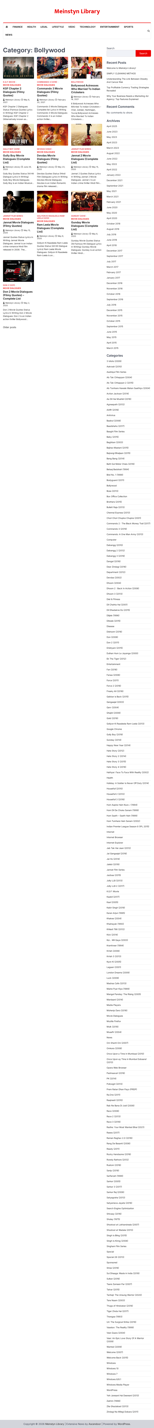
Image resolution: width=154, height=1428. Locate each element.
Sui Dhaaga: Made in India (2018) (123, 1273)
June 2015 (112, 332)
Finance (18, 26)
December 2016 (114, 283)
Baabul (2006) (114, 420)
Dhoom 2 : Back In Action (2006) (123, 588)
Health (31, 26)
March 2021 (113, 196)
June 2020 (112, 207)
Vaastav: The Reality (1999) (120, 1327)
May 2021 (112, 191)
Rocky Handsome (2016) (119, 1154)
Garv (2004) (113, 707)
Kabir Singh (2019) (116, 907)
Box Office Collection (117, 496)
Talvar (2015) (113, 1289)
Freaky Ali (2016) (115, 691)
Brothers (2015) (114, 501)
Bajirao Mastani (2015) (118, 447)
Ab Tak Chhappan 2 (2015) (120, 382)
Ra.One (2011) (113, 1094)
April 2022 (112, 169)
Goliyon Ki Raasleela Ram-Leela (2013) (51, 217)
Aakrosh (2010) (114, 366)
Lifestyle (58, 26)
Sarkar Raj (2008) (115, 1192)
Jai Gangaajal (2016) (117, 853)
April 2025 (112, 126)
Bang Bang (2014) (116, 458)
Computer (111, 539)
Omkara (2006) (114, 1048)
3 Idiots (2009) (114, 361)
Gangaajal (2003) (115, 702)
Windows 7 (112, 1374)
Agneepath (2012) (116, 404)
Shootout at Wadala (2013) (120, 1230)
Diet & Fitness (113, 599)
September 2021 (115, 185)
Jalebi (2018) (113, 864)
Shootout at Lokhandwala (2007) (123, 1224)
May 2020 (112, 212)
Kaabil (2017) (113, 896)
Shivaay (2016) (114, 1213)
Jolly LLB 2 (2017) (115, 886)
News (8, 34)
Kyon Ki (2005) (114, 961)
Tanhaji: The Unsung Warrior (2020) (124, 1295)
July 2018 (111, 234)
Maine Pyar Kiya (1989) (118, 988)
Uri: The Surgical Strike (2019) (121, 1322)
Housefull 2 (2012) (116, 794)
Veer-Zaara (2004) (116, 1333)
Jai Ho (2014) (113, 859)
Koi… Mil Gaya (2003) (117, 940)
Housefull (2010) (115, 788)
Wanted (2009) (114, 1346)
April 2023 (112, 142)
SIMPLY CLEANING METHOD (121, 73)
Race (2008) (113, 1111)
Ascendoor (95, 1423)
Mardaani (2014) (115, 999)
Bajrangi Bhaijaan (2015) (118, 453)
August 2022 (113, 153)
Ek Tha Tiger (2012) (116, 658)
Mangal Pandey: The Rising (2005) (124, 994)
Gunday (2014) (78, 216)
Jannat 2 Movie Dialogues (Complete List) (84, 159)
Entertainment (109, 26)
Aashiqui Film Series (116, 372)
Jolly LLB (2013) (115, 880)
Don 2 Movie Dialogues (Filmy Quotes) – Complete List (18, 295)
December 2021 (114, 180)
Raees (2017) (113, 1132)
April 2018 (112, 245)
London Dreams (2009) (118, 972)
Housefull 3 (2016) (116, 799)
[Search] (148, 31)
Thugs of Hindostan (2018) (120, 1305)
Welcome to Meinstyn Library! (121, 68)
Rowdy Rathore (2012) (118, 1159)
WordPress (112, 1390)
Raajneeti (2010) (115, 1100)
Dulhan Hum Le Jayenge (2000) (122, 653)
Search (110, 48)
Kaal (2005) (112, 902)
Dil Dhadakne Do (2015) (118, 610)
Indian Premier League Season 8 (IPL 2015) (128, 826)
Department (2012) (116, 572)
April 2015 (112, 342)
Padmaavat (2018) (116, 1073)
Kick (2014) (112, 934)
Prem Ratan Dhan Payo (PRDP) (122, 1089)
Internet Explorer (115, 842)
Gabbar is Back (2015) (118, 696)
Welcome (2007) (115, 1352)
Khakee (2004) (114, 918)
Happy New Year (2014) (119, 745)
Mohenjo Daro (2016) (117, 1010)
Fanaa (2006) (113, 675)
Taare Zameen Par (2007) (119, 1284)
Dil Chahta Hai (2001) (117, 604)
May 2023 (112, 137)
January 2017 (113, 277)
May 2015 (111, 337)
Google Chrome (114, 729)
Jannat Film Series (81, 149)
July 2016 (111, 304)
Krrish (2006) (113, 951)
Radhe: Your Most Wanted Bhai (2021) (125, 1127)
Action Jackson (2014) (118, 393)
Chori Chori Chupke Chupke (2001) (124, 518)
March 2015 (112, 348)
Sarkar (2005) (113, 1181)
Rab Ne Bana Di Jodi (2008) (120, 1105)
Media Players (114, 1005)
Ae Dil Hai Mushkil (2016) (119, 399)
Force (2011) (113, 680)
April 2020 (112, 218)
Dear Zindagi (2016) (116, 566)
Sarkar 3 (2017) (114, 1186)
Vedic (71, 26)
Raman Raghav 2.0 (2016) (119, 1138)
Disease (110, 626)
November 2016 (115, 288)
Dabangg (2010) (115, 545)
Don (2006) (112, 637)
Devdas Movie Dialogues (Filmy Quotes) (48, 159)
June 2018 (112, 240)
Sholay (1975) (113, 1219)
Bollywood (77, 82)
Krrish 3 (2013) (114, 956)
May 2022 (112, 164)
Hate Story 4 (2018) (116, 767)
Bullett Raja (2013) (116, 507)
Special (110, 1251)
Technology (88, 26)
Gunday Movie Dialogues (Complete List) (84, 226)
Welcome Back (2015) (117, 1357)
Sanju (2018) (113, 1170)
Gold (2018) (112, 718)
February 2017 (114, 272)
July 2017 (111, 261)
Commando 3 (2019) (47, 82)
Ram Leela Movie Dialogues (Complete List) (50, 228)
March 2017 (112, 267)
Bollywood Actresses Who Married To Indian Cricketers (85, 89)
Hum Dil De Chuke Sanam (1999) (123, 810)
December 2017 (114, 250)
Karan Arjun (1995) (116, 913)
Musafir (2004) (114, 1032)
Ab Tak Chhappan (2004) (119, 377)
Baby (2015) (113, 437)
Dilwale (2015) (113, 621)
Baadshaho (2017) (116, 426)
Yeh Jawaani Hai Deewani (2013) (123, 1395)
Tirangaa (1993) (114, 1316)
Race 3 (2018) (114, 1121)
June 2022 (112, 158)
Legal (44, 26)
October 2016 (113, 294)
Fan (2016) (112, 669)
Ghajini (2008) (114, 713)
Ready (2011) (113, 1149)
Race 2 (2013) (114, 1116)
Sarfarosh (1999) (115, 1176)
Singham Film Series (116, 1246)
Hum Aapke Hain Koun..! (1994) (122, 805)
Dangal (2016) (114, 561)
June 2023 (112, 131)
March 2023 (113, 148)
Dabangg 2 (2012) (116, 550)
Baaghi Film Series (116, 431)
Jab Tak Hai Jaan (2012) (119, 848)
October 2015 (113, 321)
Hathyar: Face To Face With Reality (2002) (128, 772)
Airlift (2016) (113, 410)
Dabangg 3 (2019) (116, 556)
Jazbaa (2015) (114, 875)
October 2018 (113, 223)
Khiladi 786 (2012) (116, 929)
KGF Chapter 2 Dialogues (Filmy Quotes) (14, 92)
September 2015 (115, 326)
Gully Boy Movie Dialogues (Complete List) (16, 159)
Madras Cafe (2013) (116, 983)
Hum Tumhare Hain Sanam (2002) (123, 821)
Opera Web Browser (116, 1067)
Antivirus (111, 415)
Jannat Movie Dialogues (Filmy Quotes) (18, 224)
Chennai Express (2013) (118, 512)
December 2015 (114, 310)
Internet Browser (115, 837)
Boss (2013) (112, 491)
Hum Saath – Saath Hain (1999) (122, 815)
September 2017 (115, 256)
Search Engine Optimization (120, 1208)
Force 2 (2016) (114, 685)
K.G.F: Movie (9, 82)
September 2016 (115, 299)
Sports (128, 26)
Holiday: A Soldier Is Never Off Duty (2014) (128, 783)
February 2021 (114, 202)
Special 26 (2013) (115, 1257)
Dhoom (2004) (114, 583)
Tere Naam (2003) (116, 1300)
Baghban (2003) (115, 442)
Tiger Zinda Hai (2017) (118, 1311)
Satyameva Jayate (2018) (119, 1203)
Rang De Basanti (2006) (118, 1143)
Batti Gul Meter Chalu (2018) (121, 464)
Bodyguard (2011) (115, 480)
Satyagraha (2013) (116, 1197)
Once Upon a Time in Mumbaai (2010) (125, 1053)
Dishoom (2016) (114, 631)
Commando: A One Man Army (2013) (125, 534)
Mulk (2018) (113, 1026)
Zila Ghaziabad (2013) (117, 1406)
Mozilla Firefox (114, 1021)
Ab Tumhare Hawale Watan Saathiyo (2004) (128, 388)
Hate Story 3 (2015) (116, 761)
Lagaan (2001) (114, 967)
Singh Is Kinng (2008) (117, 1241)
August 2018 (113, 229)
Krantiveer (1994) (115, 945)
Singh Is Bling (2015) (117, 1235)
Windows (111, 1363)
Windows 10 (113, 1368)
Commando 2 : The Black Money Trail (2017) (128, 523)
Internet (110, 832)
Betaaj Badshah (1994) (118, 469)
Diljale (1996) (113, 615)
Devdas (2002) (44, 149)
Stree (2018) (113, 1268)
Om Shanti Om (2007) (117, 1043)
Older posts (9, 327)
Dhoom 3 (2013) (115, 593)
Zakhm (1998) (113, 1401)
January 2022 (114, 175)
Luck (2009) (113, 978)
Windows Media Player (118, 1384)
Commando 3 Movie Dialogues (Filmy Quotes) (50, 92)
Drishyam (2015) (115, 648)
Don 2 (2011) (9, 285)
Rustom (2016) (114, 1165)
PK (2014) (111, 1078)
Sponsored (112, 1262)
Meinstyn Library (77, 11)
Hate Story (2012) (115, 750)
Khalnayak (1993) (115, 924)
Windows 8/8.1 (114, 1379)
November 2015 (114, 315)
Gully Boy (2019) (11, 149)
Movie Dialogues (12, 85)
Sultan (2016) (113, 1278)
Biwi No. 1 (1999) (115, 474)
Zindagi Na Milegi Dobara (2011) (122, 1411)
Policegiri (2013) (115, 1084)
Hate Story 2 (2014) (116, 756)
